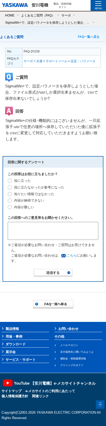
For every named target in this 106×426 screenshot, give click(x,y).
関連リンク (40, 396)
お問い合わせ (68, 329)
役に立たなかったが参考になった (39, 187)
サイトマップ (12, 391)
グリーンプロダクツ (71, 365)
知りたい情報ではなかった (34, 194)
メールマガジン (69, 345)
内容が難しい (24, 207)
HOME (9, 15)
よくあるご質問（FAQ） (38, 15)
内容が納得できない (29, 200)
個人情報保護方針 (15, 396)
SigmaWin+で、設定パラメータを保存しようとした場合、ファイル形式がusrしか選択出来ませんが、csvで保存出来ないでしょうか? (47, 22)
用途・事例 (14, 336)
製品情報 (12, 329)
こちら (72, 255)
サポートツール (56, 61)
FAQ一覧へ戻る (89, 37)
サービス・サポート (21, 359)
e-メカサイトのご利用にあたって (50, 391)
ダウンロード (16, 344)
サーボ (66, 15)
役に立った (22, 181)
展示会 (11, 352)
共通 (39, 61)
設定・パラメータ (83, 61)
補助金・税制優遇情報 (73, 358)
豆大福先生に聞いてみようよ (77, 351)
